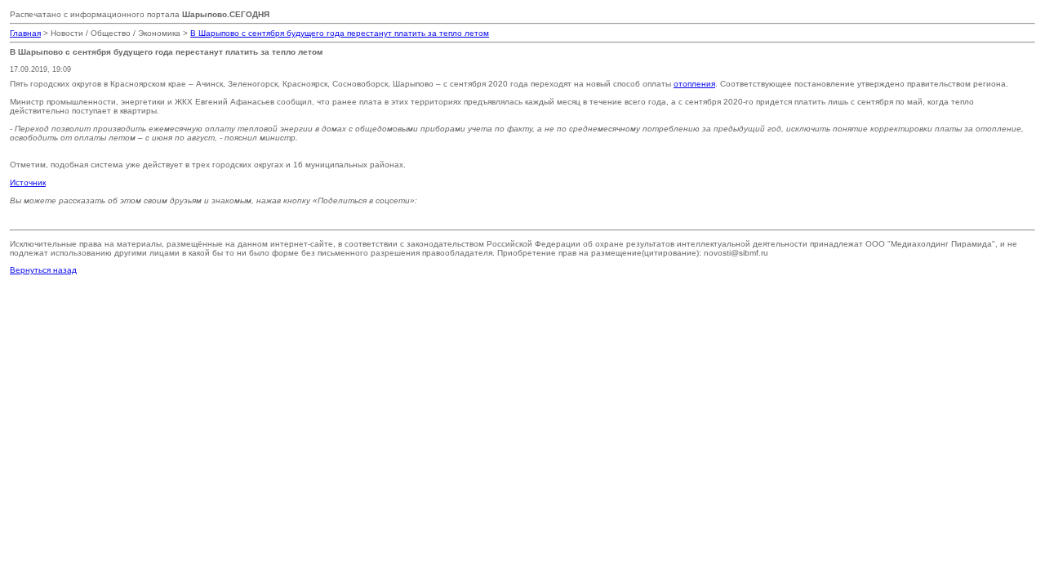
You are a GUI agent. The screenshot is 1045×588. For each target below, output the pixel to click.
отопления (694, 83)
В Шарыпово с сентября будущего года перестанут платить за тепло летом (339, 33)
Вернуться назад (43, 269)
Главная (25, 33)
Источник (28, 182)
